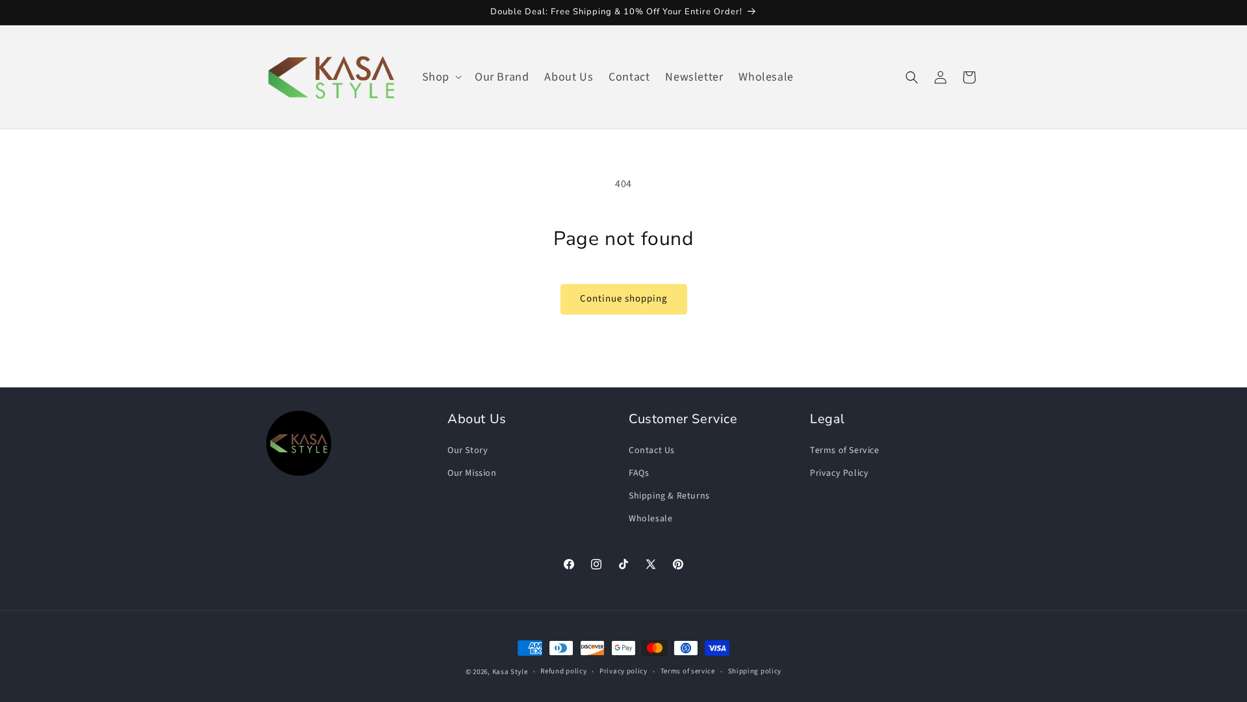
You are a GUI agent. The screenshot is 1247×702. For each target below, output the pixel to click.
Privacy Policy (839, 473)
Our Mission (472, 473)
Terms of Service (844, 450)
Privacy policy (623, 671)
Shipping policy (755, 671)
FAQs (639, 473)
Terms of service (688, 671)
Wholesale (650, 518)
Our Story (467, 450)
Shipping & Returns (669, 495)
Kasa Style (510, 672)
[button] (440, 77)
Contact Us (652, 450)
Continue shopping (624, 299)
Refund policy (563, 671)
